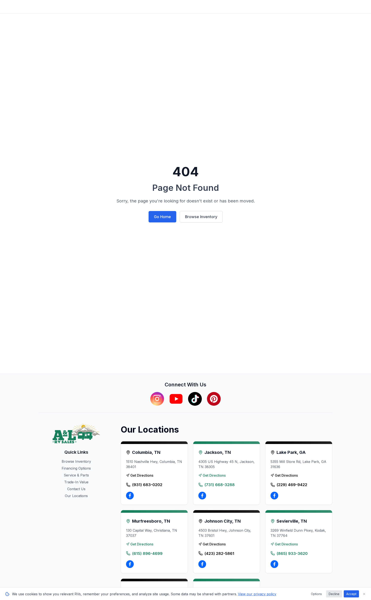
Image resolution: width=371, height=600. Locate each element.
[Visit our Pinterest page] (214, 399)
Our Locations (76, 496)
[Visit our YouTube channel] (176, 399)
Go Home (162, 216)
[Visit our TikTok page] (195, 399)
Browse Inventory (201, 216)
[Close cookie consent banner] (364, 594)
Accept (351, 594)
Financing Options (76, 468)
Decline (334, 594)
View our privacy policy (257, 594)
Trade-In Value (76, 482)
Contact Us (76, 489)
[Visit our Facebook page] (130, 495)
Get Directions (141, 475)
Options (316, 594)
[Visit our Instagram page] (157, 399)
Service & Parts (76, 475)
